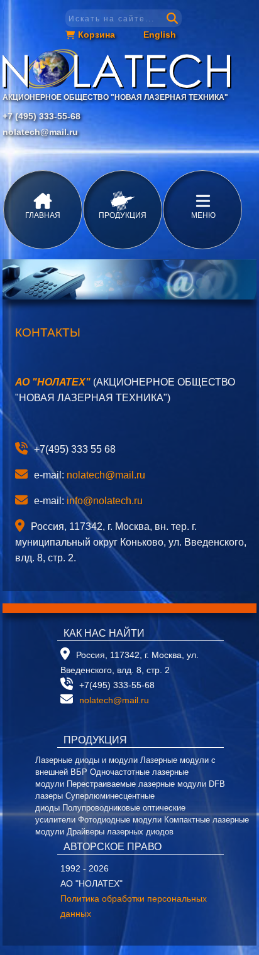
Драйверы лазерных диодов (120, 831)
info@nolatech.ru (105, 500)
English (159, 35)
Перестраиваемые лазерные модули (136, 784)
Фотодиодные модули (120, 819)
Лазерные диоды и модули (86, 760)
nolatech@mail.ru (40, 132)
